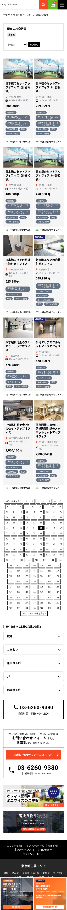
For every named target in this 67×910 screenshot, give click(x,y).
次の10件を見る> (38, 613)
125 (49, 576)
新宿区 (46, 873)
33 (54, 517)
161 (57, 603)
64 (21, 539)
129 (26, 581)
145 (41, 592)
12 (33, 507)
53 (7, 533)
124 (41, 576)
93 (34, 555)
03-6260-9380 (36, 707)
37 (21, 523)
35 (7, 523)
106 (10, 565)
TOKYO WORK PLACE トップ (16, 15)
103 (44, 560)
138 (41, 587)
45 (14, 528)
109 (34, 565)
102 (36, 560)
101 (29, 560)
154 (57, 597)
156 (18, 603)
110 (41, 565)
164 (26, 608)
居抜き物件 (53, 845)
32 (47, 517)
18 (14, 512)
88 (61, 549)
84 (34, 549)
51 (54, 528)
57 (34, 533)
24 (54, 512)
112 (57, 565)
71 (7, 544)
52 (61, 528)
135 (18, 587)
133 (57, 581)
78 (54, 544)
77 (47, 544)
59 (47, 533)
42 (54, 523)
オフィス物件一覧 (35, 845)
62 (7, 539)
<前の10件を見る (13, 501)
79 (61, 544)
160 (49, 603)
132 (49, 581)
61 (61, 533)
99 (14, 560)
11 (26, 507)
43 (61, 523)
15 (53, 507)
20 (27, 512)
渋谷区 (15, 873)
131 (41, 581)
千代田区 (57, 873)
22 (41, 512)
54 (14, 533)
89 (7, 555)
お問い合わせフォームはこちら (33, 755)
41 (47, 523)
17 (7, 512)
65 (27, 539)
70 (61, 539)
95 (47, 555)
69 (54, 539)
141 (10, 592)
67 (41, 539)
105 (60, 560)
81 (14, 549)
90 (14, 555)
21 (34, 512)
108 (26, 565)
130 (34, 581)
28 (21, 517)
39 (34, 523)
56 (27, 533)
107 (18, 565)
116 (34, 571)
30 (34, 517)
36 (14, 523)
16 (60, 507)
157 (26, 603)
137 (34, 587)
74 (27, 544)
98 (7, 560)
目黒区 (25, 873)
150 (26, 597)
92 (27, 555)
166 (41, 608)
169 (23, 613)
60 (54, 533)
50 (47, 528)
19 (21, 512)
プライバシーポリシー (34, 853)
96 (54, 555)
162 (10, 608)
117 (41, 571)
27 (14, 517)
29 (27, 517)
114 (18, 571)
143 (26, 592)
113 (10, 571)
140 (57, 587)
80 (7, 549)
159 (41, 603)
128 (18, 581)
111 (49, 565)
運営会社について (26, 849)
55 (21, 533)
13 (40, 507)
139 (49, 587)
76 (41, 544)
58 (41, 533)
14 (46, 507)
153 (49, 597)
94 (41, 555)
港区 (6, 873)
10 (20, 507)
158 (34, 603)
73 (21, 544)
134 (10, 587)
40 (41, 523)
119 (57, 571)
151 (34, 597)
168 (57, 608)
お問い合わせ (45, 849)
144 (34, 592)
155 (10, 603)
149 (18, 597)
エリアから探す (15, 845)
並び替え (34, 44)
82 (21, 549)
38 (27, 523)
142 (18, 592)
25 (61, 512)
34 (61, 517)
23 (47, 512)
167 (49, 608)
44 (7, 528)
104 (52, 560)
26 (7, 517)
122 (26, 576)
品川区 (36, 873)
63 (14, 539)
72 (14, 544)
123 (34, 576)
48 (34, 528)
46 (21, 528)
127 (10, 581)
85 (41, 549)
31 (41, 517)
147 (57, 592)
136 (26, 587)
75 (34, 544)
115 (26, 571)
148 (10, 597)
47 (27, 528)
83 (27, 549)
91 (21, 555)
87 (54, 549)
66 (34, 539)
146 (49, 592)
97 (61, 555)
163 (18, 608)
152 (41, 597)
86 (47, 549)
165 (34, 608)
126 (57, 576)
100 (21, 560)
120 (10, 576)
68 (47, 539)
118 (49, 571)
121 (18, 576)
